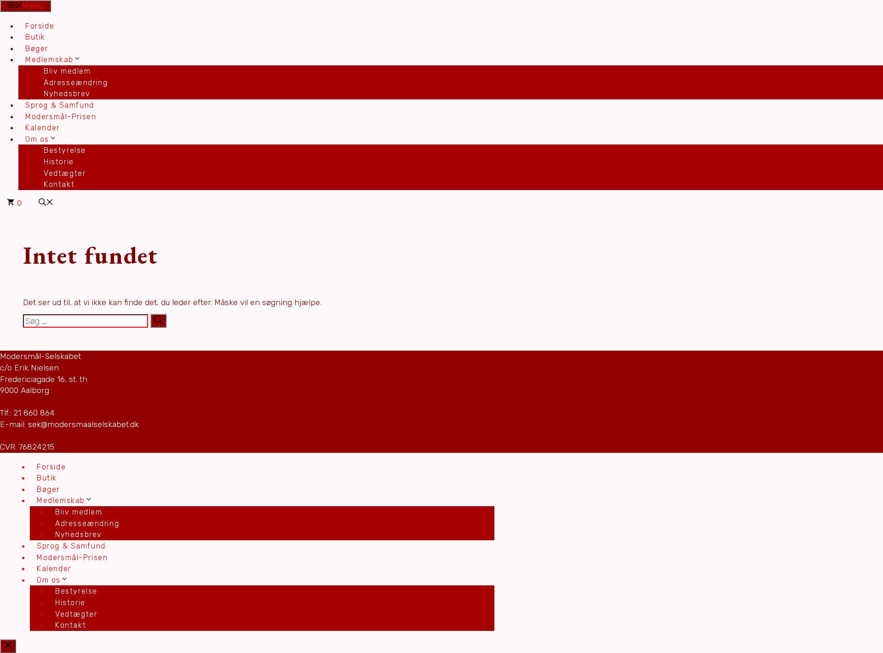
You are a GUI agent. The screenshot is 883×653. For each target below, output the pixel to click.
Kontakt (59, 184)
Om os (37, 139)
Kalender (42, 127)
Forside (39, 26)
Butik (35, 37)
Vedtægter (65, 173)
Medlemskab (49, 59)
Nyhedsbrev (67, 93)
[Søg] (158, 321)
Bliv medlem (67, 71)
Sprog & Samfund (59, 105)
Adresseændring (76, 82)
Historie (59, 161)
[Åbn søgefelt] (46, 203)
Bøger (36, 48)
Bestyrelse (65, 150)
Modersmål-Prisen (60, 116)
